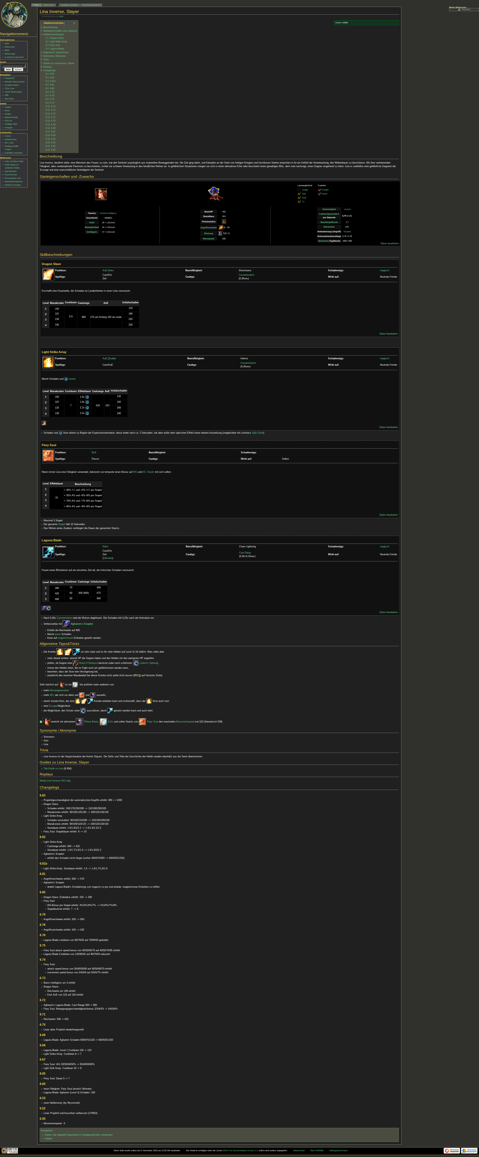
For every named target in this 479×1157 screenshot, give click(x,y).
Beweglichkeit (92, 227)
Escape (53, 706)
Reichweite (329, 227)
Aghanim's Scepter (82, 624)
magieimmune (65, 638)
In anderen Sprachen (14, 57)
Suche (3, 62)
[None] (299, 194)
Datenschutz (299, 1150)
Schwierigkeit (329, 209)
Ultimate (107, 558)
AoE (105, 270)
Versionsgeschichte (91, 5)
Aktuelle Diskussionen (15, 82)
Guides (8, 114)
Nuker (324, 194)
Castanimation (246, 275)
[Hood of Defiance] (75, 663)
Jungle (305, 190)
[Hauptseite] (14, 15)
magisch (384, 270)
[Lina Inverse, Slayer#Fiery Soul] (82, 695)
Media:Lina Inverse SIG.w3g (55, 780)
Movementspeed (185, 722)
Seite (36, 5)
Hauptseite (9, 78)
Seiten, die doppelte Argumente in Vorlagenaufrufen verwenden (78, 1135)
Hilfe (7, 95)
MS (135, 472)
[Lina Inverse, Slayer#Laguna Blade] (76, 652)
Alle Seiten (9, 99)
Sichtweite (323, 241)
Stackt (150, 472)
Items (7, 110)
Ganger (325, 190)
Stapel (61, 524)
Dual (304, 198)
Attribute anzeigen (13, 185)
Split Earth (257, 433)
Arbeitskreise (11, 139)
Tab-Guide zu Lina (53, 768)
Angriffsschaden (208, 227)
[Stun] (66, 379)
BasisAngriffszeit (329, 222)
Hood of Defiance (88, 663)
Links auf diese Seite (14, 161)
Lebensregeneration (329, 214)
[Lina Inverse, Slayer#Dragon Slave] (68, 652)
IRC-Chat (9, 143)
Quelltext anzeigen (69, 5)
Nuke (111, 270)
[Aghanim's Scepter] (44, 608)
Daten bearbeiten (390, 243)
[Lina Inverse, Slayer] (61, 684)
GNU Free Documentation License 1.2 (240, 1150)
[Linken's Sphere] (48, 608)
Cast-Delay (245, 552)
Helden (48, 1138)
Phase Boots (91, 722)
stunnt (72, 379)
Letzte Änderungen (13, 92)
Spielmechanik (11, 117)
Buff (94, 452)
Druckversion (11, 174)
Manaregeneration (59, 690)
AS (144, 472)
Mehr (7, 50)
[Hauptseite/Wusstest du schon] (41, 722)
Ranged (347, 231)
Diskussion (49, 5)
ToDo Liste (9, 88)
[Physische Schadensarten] (221, 227)
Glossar (8, 121)
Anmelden (466, 9)
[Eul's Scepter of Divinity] (75, 684)
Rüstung (208, 233)
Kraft (91, 222)
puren (58, 634)
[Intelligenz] (224, 221)
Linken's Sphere (148, 663)
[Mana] (139, 675)
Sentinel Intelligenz (108, 213)
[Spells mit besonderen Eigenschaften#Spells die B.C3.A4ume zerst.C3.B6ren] (44, 423)
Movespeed (208, 239)
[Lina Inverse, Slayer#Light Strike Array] (60, 652)
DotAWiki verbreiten (14, 153)
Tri (303, 202)
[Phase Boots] (93, 695)
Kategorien (46, 1130)
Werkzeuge (10, 54)
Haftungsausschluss (338, 1150)
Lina (61, 16)
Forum (8, 136)
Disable (112, 358)
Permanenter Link (13, 178)
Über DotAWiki (317, 1150)
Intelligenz (92, 232)
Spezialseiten (11, 171)
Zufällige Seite (11, 124)
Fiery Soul (152, 722)
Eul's (110, 722)
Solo (304, 194)
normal (347, 209)
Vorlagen (9, 127)
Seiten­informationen (13, 181)
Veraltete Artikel (12, 85)
